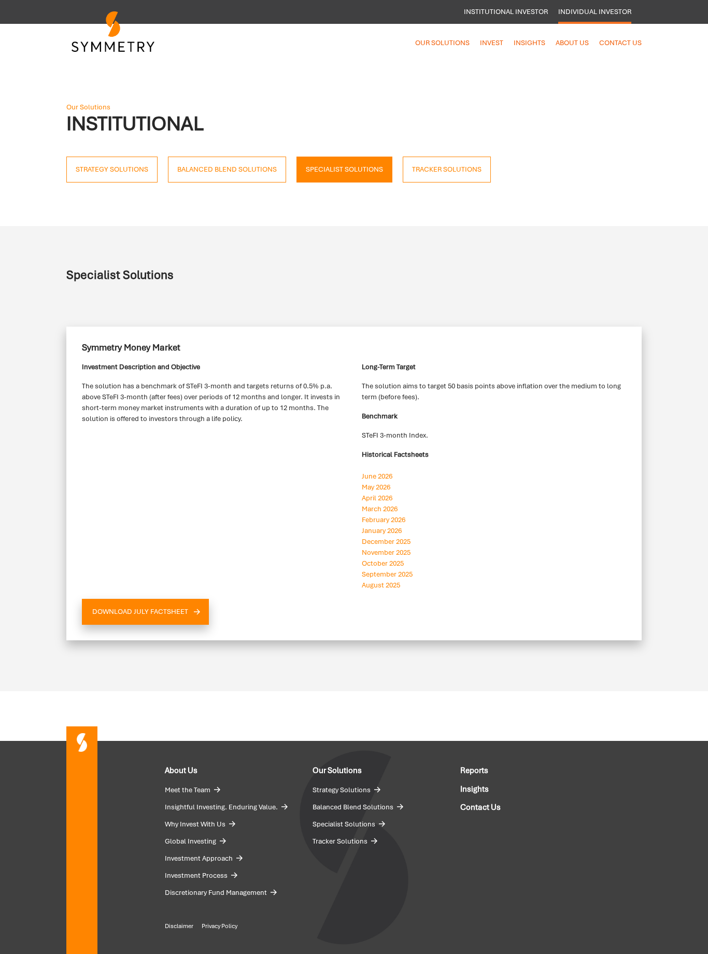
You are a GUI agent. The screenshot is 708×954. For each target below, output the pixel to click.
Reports (474, 771)
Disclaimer (179, 926)
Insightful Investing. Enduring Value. (221, 807)
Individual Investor (594, 11)
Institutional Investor (506, 11)
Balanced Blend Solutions (353, 807)
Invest (491, 42)
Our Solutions (442, 42)
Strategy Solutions (342, 789)
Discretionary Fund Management (216, 892)
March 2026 (380, 508)
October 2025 (383, 563)
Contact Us (620, 42)
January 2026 (382, 530)
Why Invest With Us (195, 824)
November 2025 (386, 552)
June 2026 (377, 476)
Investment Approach (199, 858)
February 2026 (383, 519)
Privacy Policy (219, 926)
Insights (529, 42)
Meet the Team (187, 789)
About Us (572, 42)
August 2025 (381, 585)
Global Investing (190, 841)
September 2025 (387, 574)
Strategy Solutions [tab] (112, 169)
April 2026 (377, 498)
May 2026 (376, 487)
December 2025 (386, 541)
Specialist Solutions (344, 824)
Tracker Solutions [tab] (447, 169)
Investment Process (196, 875)
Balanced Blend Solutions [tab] (227, 169)
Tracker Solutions (340, 841)
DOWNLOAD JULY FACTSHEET (140, 611)
